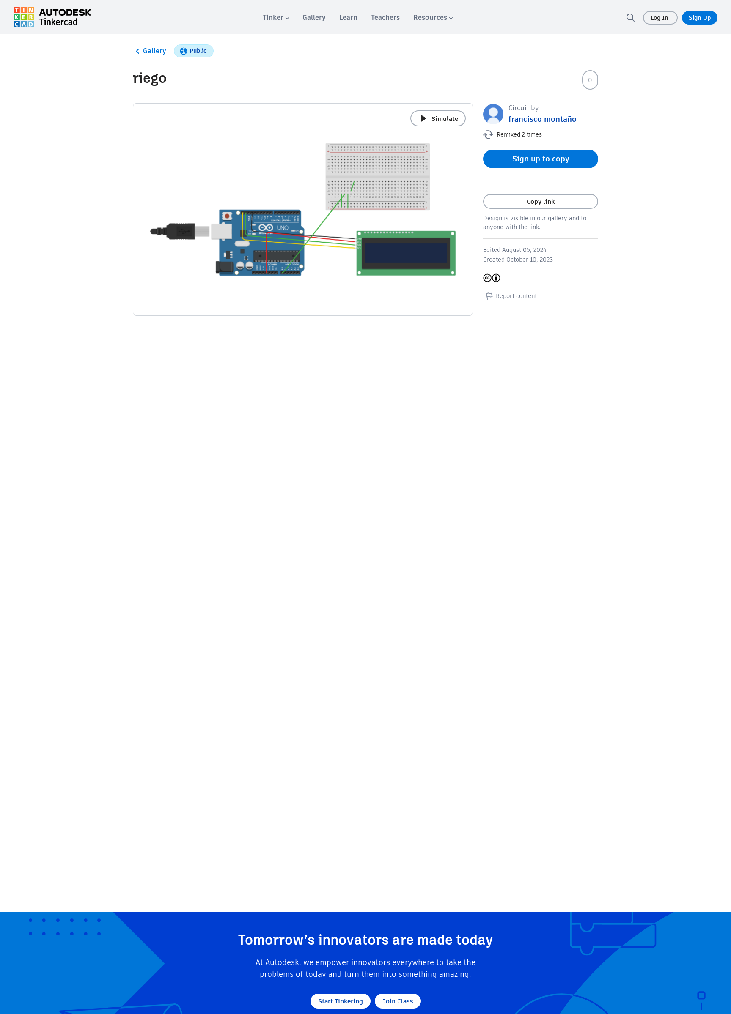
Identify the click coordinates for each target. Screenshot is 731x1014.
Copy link (541, 201)
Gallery (154, 51)
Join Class (397, 1001)
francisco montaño (542, 119)
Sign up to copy (540, 158)
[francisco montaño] (493, 113)
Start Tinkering (340, 1001)
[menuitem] (276, 17)
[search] (630, 17)
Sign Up (700, 18)
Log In (660, 18)
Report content (516, 296)
